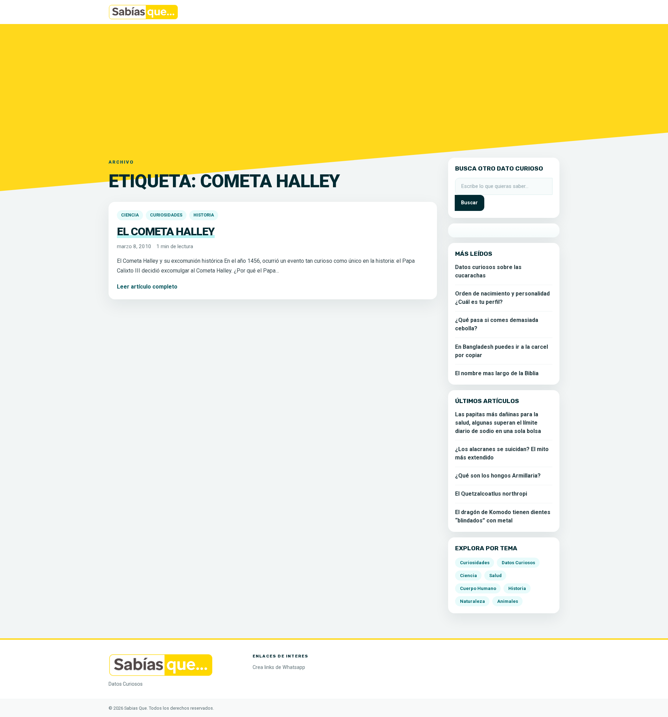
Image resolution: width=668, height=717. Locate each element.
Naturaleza (472, 601)
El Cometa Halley (166, 231)
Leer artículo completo (147, 286)
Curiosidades (166, 215)
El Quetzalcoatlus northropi (491, 493)
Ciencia (130, 215)
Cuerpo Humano (478, 588)
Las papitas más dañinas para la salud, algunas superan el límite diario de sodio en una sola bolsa (498, 422)
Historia (203, 215)
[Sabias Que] (161, 664)
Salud (495, 575)
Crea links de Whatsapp (279, 667)
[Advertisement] (334, 86)
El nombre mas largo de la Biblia (497, 373)
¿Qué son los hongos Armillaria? (498, 475)
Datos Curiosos (518, 562)
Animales (507, 601)
